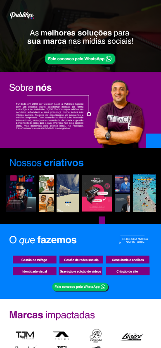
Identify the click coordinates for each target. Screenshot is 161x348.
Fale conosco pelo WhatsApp (76, 58)
